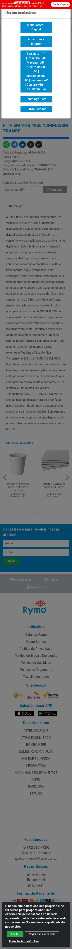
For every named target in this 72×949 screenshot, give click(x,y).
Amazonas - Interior (36, 42)
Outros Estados (36, 109)
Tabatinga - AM (36, 99)
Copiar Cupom (60, 4)
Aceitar (15, 934)
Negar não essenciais (42, 934)
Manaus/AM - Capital (36, 27)
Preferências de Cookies (24, 941)
